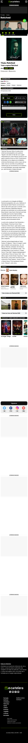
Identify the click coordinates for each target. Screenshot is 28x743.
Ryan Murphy (13, 270)
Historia (19, 85)
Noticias (5, 700)
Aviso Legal (9, 718)
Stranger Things (6, 336)
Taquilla (5, 711)
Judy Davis (23, 286)
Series (8, 15)
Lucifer (14, 336)
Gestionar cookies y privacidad (14, 723)
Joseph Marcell (12, 287)
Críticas (5, 713)
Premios (5, 709)
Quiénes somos (20, 698)
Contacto (18, 699)
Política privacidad (12, 720)
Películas (6, 704)
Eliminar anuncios (14, 5)
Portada (3, 15)
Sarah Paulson (5, 286)
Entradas (6, 715)
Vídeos (5, 708)
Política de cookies (11, 721)
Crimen (8, 85)
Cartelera (6, 702)
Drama (13, 85)
